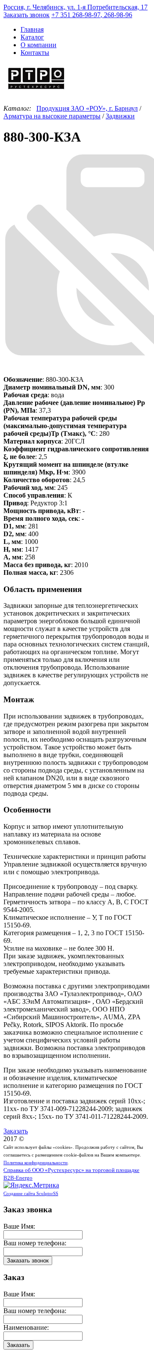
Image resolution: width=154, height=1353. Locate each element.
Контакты (35, 52)
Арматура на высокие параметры (52, 116)
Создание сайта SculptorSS (30, 1193)
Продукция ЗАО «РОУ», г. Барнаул (87, 108)
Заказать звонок (26, 14)
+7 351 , (91, 14)
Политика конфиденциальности (35, 1162)
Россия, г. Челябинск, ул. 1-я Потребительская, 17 (75, 7)
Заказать (15, 1131)
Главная (32, 29)
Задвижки (120, 116)
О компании (38, 44)
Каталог (32, 37)
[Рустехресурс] (36, 90)
